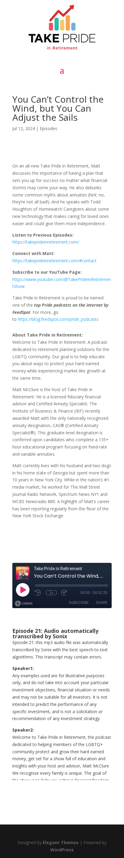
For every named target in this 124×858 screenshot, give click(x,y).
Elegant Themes (61, 842)
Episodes (48, 128)
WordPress (62, 850)
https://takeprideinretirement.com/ (45, 242)
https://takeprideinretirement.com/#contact (54, 260)
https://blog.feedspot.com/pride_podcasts (58, 319)
